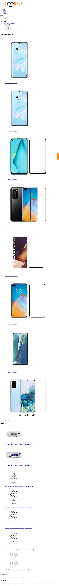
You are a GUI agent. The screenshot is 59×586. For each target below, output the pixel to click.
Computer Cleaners (8, 25)
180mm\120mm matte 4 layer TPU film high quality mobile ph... (20, 549)
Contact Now (8, 578)
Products (4, 11)
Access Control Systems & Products (11, 30)
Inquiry (1, 583)
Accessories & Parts (8, 27)
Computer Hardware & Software (9, 23)
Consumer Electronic (6, 26)
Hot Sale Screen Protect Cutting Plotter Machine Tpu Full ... (19, 444)
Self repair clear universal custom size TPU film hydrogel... (19, 486)
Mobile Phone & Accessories (10, 28)
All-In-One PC (7, 24)
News (4, 12)
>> (2, 572)
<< (0, 572)
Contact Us (5, 13)
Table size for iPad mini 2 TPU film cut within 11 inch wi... (19, 570)
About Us (4, 10)
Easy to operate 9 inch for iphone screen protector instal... (18, 528)
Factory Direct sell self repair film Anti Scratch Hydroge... (18, 507)
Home (4, 9)
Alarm (6, 31)
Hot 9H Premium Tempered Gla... (11, 83)
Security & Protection (7, 29)
